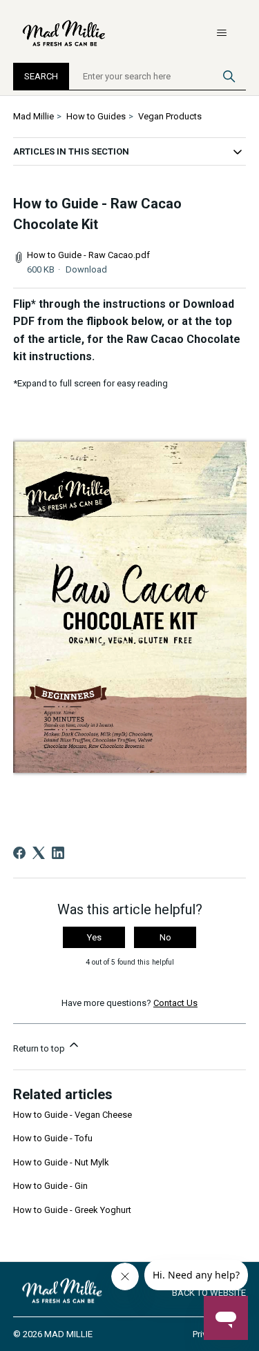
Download (86, 269)
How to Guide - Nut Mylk (61, 1162)
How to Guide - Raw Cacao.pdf (88, 255)
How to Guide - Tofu (53, 1138)
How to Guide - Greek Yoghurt (72, 1210)
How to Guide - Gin (50, 1186)
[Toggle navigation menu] (221, 33)
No (165, 937)
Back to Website (209, 1293)
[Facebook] (19, 853)
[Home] (65, 33)
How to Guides (96, 116)
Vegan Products (170, 116)
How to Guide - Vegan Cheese (72, 1115)
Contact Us (175, 1003)
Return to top (40, 1048)
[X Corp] (38, 853)
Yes (94, 937)
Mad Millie (33, 116)
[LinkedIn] (58, 853)
